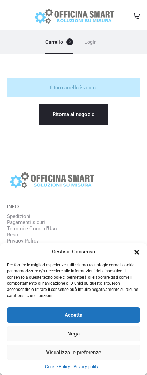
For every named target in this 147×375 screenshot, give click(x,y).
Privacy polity (86, 366)
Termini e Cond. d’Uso (32, 228)
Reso (12, 235)
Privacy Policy (23, 241)
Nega (73, 334)
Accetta (73, 315)
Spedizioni (18, 216)
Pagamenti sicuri (26, 222)
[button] (136, 251)
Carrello (58, 42)
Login (90, 42)
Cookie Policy (57, 366)
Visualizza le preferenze (73, 352)
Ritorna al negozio (74, 114)
